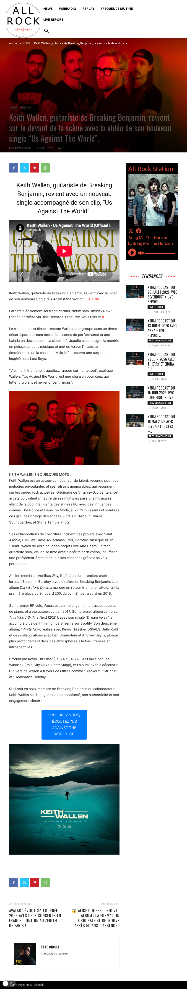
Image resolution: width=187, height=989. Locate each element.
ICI (104, 317)
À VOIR (93, 299)
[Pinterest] (34, 168)
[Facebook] (13, 168)
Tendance (26, 107)
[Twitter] (24, 168)
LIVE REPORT (156, 307)
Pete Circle (23, 148)
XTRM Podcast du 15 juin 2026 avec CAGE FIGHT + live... (161, 392)
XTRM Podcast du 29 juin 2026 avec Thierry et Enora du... (161, 362)
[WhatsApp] (45, 168)
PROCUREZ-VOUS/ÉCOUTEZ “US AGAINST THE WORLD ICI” (64, 724)
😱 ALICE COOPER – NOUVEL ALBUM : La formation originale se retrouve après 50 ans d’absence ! (95, 918)
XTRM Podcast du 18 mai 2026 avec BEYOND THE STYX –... (161, 424)
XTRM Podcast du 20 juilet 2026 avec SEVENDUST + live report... (162, 294)
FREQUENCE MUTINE (160, 340)
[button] (9, 984)
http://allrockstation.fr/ (54, 953)
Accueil (13, 43)
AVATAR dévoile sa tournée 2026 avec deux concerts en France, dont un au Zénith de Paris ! (35, 918)
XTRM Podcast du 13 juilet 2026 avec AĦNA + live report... (162, 328)
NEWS (26, 43)
